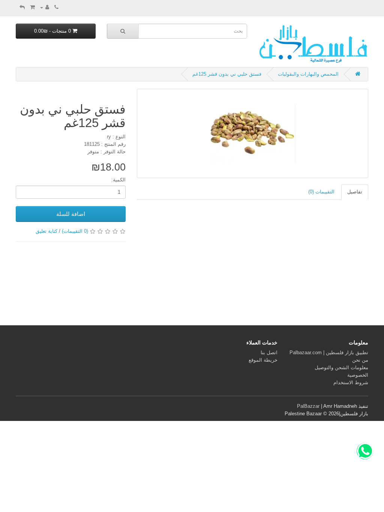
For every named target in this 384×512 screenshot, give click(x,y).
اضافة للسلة (70, 214)
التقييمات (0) (321, 192)
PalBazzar (308, 406)
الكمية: (118, 180)
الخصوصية (357, 375)
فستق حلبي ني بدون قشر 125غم (226, 74)
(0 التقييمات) (75, 231)
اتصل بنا (269, 352)
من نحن (360, 360)
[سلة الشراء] (32, 7)
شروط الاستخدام (350, 382)
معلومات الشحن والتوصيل (341, 367)
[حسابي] (44, 7)
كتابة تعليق (46, 231)
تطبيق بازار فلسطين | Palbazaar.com (329, 352)
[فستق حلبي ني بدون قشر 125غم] (252, 133)
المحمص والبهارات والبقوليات (308, 74)
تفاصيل (354, 192)
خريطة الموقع (263, 360)
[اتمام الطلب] (22, 7)
